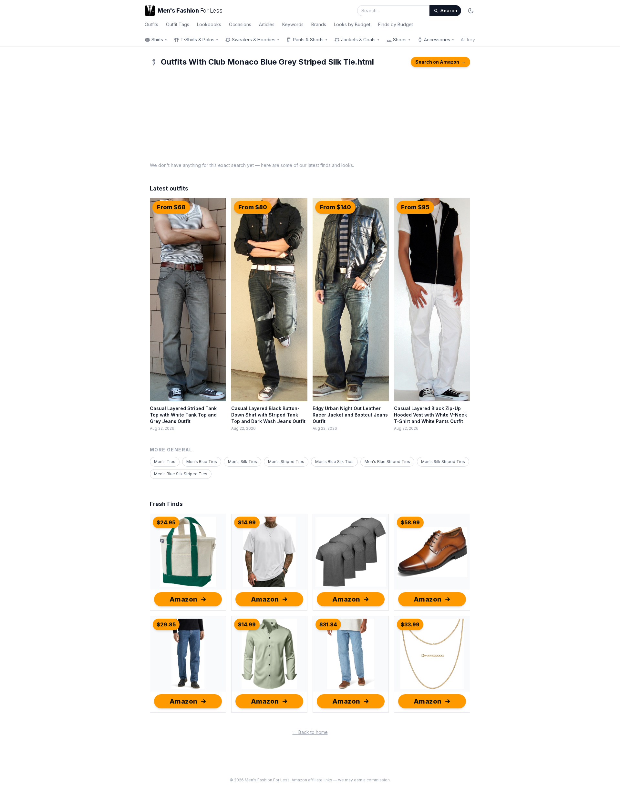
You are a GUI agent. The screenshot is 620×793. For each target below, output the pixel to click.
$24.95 (166, 522)
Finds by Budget (395, 24)
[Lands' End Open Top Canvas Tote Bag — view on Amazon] (188, 552)
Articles (266, 24)
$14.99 (247, 522)
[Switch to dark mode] (470, 10)
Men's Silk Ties (242, 461)
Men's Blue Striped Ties (387, 461)
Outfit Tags (177, 24)
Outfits (151, 24)
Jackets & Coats (360, 39)
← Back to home (310, 732)
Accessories (439, 39)
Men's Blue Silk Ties (334, 461)
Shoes (402, 39)
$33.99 (410, 624)
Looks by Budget (352, 24)
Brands (318, 24)
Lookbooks (209, 24)
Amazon (184, 599)
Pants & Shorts (310, 39)
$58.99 (410, 522)
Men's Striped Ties (286, 461)
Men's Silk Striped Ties (443, 461)
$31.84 (328, 624)
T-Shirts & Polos (200, 39)
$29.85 (166, 624)
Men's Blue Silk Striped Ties (180, 473)
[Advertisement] (310, 113)
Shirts (159, 39)
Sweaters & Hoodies (256, 39)
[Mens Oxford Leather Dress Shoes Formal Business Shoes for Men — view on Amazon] (432, 552)
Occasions (240, 24)
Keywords (293, 24)
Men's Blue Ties (201, 461)
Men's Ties (164, 461)
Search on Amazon (440, 62)
